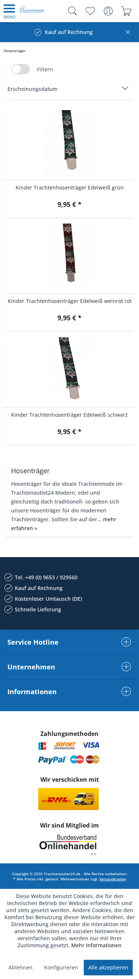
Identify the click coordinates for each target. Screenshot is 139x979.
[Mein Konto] (108, 11)
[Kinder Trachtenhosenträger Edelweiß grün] (69, 143)
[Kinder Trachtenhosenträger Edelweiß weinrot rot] (69, 257)
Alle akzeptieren (108, 967)
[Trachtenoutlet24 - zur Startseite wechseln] (31, 12)
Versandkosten (112, 878)
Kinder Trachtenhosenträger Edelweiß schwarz (69, 414)
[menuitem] (9, 11)
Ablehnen (21, 967)
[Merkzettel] (90, 11)
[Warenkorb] (126, 11)
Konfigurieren (61, 967)
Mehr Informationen (96, 945)
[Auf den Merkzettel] (69, 205)
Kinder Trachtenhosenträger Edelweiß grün (70, 187)
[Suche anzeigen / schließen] (70, 11)
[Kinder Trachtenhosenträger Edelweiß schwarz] (69, 370)
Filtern (45, 69)
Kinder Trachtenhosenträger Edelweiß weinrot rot (70, 300)
